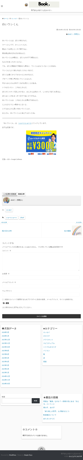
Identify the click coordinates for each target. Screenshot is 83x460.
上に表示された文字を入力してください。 (17, 307)
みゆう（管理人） (74, 34)
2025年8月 (5, 350)
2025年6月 (5, 354)
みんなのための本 (75, 456)
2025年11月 (6, 343)
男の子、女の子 (49, 407)
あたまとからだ (49, 418)
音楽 (45, 361)
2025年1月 (5, 372)
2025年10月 (6, 347)
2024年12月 (6, 376)
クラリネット (48, 339)
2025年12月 (6, 339)
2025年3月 (5, 365)
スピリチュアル (49, 343)
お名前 (6, 274)
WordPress (12, 455)
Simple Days (28, 455)
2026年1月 (5, 336)
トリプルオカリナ (49, 347)
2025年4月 (5, 361)
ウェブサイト (7, 291)
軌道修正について (49, 415)
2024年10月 (6, 383)
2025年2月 (5, 369)
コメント (6, 250)
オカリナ (46, 336)
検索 (3, 397)
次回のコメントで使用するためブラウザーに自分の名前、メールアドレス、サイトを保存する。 (39, 299)
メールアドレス (9, 282)
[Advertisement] (41, 176)
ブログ (22, 217)
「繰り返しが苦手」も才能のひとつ (56, 411)
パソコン (46, 350)
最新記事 (21, 194)
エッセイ (9, 210)
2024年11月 (6, 380)
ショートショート (24, 123)
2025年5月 (5, 358)
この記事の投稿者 (9, 194)
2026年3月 (5, 332)
